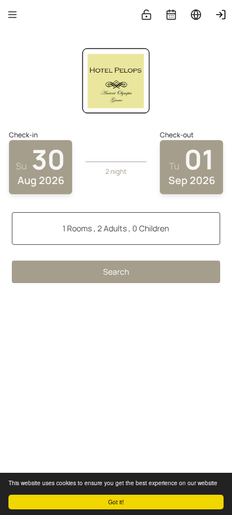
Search (116, 271)
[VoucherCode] (146, 14)
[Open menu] (12, 14)
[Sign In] (220, 14)
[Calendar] (171, 14)
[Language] (196, 14)
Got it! (116, 502)
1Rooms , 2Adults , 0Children (116, 228)
